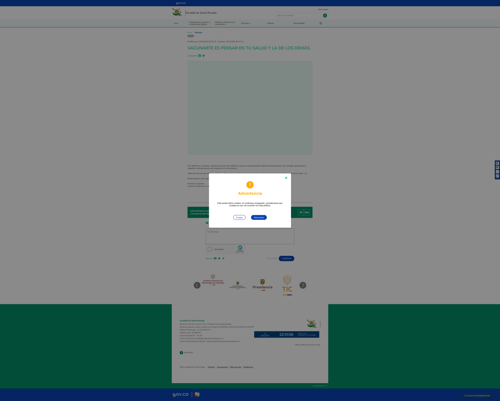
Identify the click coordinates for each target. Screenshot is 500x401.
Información (259, 217)
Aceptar (239, 217)
